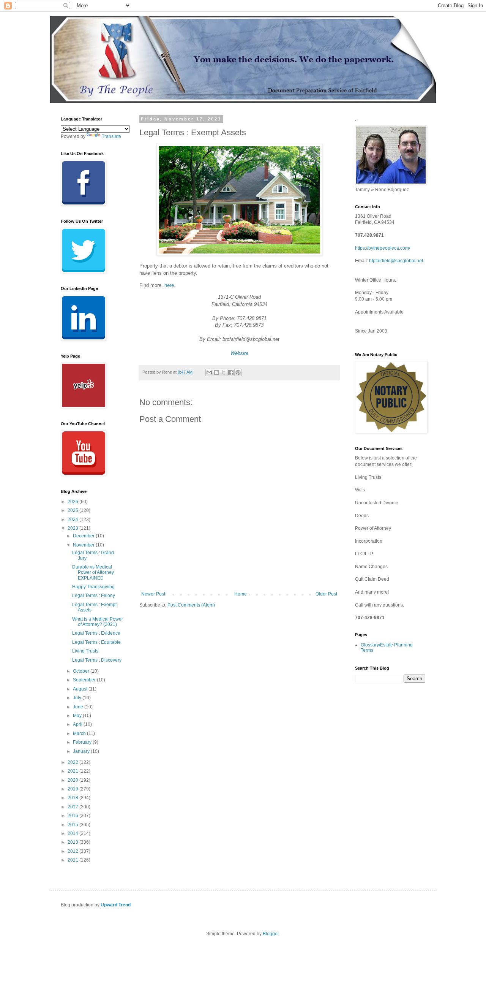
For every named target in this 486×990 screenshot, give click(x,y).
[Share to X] (223, 372)
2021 (73, 771)
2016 (73, 815)
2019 (73, 789)
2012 (73, 851)
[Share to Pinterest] (238, 372)
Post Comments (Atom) (191, 605)
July (77, 697)
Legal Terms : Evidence (96, 633)
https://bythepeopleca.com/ (382, 248)
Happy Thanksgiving (93, 586)
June (78, 707)
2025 (73, 510)
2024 (73, 519)
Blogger (271, 933)
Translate (111, 136)
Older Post (326, 594)
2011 (73, 860)
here (169, 285)
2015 (73, 824)
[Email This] (209, 372)
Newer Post (153, 594)
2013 (73, 842)
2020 (73, 780)
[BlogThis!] (216, 372)
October (81, 671)
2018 (73, 797)
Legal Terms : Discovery (97, 660)
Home (240, 594)
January (82, 751)
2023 (73, 528)
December (84, 536)
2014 (73, 833)
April (78, 724)
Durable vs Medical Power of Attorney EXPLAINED (93, 572)
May (78, 715)
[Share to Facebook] (231, 372)
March (80, 733)
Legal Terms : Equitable (96, 642)
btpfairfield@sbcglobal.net (396, 260)
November (84, 545)
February (83, 742)
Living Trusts (85, 651)
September (85, 680)
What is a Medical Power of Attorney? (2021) (97, 621)
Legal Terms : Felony (93, 595)
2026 (73, 501)
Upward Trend (116, 905)
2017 (73, 806)
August (80, 689)
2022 (73, 762)
